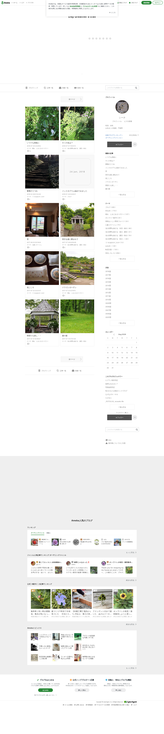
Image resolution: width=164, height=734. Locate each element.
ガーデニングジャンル (113, 138)
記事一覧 (50, 88)
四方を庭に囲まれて (70, 239)
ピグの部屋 (128, 121)
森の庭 (64, 335)
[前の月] (114, 334)
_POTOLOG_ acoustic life (114, 401)
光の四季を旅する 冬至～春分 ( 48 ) (118, 228)
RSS (109, 440)
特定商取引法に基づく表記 (121, 705)
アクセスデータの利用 (103, 705)
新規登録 (146, 3)
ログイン (158, 3)
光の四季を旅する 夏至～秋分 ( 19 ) (118, 235)
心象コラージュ (37, 245)
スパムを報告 (68, 705)
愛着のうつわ (32, 191)
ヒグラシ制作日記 (111, 380)
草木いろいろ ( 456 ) (112, 253)
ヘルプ (135, 705)
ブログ (69, 196)
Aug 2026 (122, 334)
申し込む (118, 690)
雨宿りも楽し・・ (34, 335)
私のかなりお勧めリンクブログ (116, 391)
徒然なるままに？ (111, 384)
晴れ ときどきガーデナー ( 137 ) (117, 214)
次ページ (72, 99)
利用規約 (90, 705)
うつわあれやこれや (38, 196)
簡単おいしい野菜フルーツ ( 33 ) (117, 221)
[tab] (37, 533)
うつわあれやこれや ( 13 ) (114, 242)
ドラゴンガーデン (69, 287)
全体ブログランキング (113, 135)
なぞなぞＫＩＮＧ (111, 394)
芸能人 (49, 533)
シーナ (122, 117)
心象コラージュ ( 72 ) (113, 225)
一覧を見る (122, 195)
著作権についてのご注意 (117, 443)
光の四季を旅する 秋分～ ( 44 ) (117, 239)
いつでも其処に (33, 143)
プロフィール (117, 121)
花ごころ (30, 287)
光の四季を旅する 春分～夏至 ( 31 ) (118, 232)
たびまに (108, 398)
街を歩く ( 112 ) (111, 211)
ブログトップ (33, 88)
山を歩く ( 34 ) (110, 246)
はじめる (45, 690)
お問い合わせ (80, 705)
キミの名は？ (67, 143)
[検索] (136, 88)
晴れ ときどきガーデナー (40, 148)
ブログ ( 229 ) (110, 207)
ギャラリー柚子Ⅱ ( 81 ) (113, 218)
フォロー (120, 144)
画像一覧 (65, 88)
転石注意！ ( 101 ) (111, 249)
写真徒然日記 (110, 387)
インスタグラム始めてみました (74, 191)
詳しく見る (82, 690)
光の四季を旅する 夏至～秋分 (76, 148)
